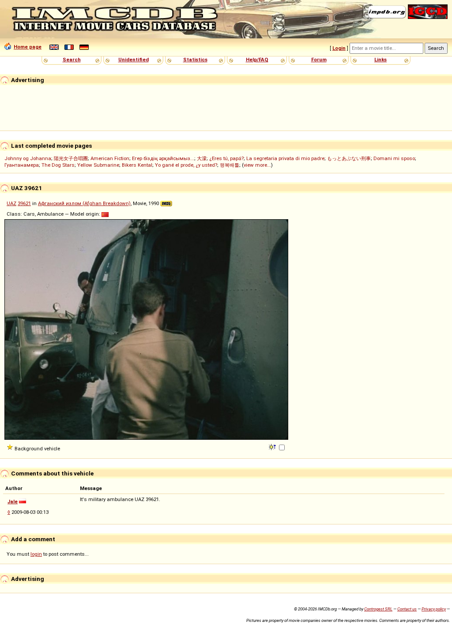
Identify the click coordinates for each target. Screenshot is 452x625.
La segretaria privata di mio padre (285, 158)
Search (72, 59)
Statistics (195, 59)
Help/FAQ (257, 59)
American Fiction (109, 158)
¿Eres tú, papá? (226, 158)
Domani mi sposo (394, 158)
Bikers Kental (137, 165)
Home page (27, 47)
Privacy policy (434, 608)
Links (380, 59)
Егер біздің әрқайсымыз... (163, 158)
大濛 (202, 158)
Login (339, 48)
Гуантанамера (21, 165)
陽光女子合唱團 (71, 158)
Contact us (407, 608)
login (36, 554)
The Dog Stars (58, 165)
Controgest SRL (378, 608)
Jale (13, 501)
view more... (257, 165)
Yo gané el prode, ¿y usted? (186, 165)
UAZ (11, 203)
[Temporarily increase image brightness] (273, 446)
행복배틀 (229, 165)
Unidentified (133, 59)
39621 (24, 203)
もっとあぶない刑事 (349, 158)
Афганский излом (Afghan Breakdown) (84, 203)
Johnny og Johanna (27, 158)
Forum (319, 59)
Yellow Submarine (98, 165)
